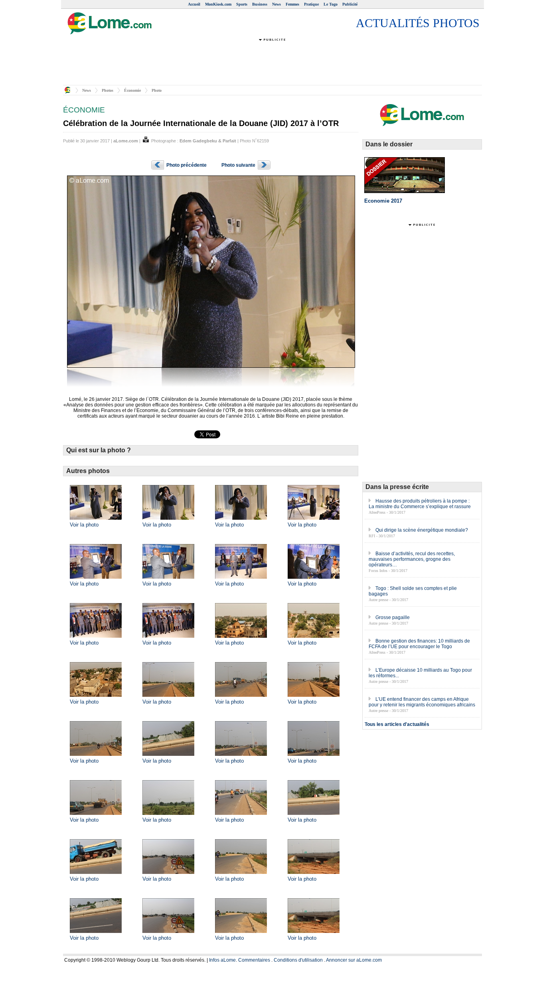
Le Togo (331, 4)
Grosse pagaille (392, 617)
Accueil (194, 4)
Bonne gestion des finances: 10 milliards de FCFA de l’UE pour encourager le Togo (419, 643)
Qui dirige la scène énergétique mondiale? (421, 530)
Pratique (311, 4)
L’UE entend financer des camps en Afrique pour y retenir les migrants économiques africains (422, 702)
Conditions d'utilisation (298, 960)
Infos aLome (222, 960)
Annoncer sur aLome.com (354, 960)
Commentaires (254, 960)
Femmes (292, 4)
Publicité (349, 4)
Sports (241, 4)
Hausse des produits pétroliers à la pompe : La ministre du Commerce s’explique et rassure (420, 503)
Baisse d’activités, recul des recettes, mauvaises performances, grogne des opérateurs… (412, 559)
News (276, 4)
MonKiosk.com (218, 4)
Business (259, 4)
